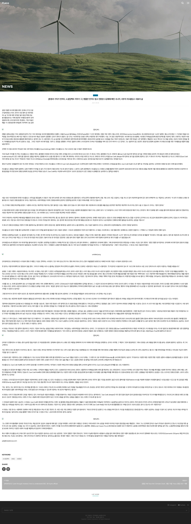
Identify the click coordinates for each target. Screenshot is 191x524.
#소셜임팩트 (6, 459)
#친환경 (19, 459)
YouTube (182, 505)
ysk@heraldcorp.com (9, 441)
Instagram (172, 505)
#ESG (13, 459)
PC (188, 505)
